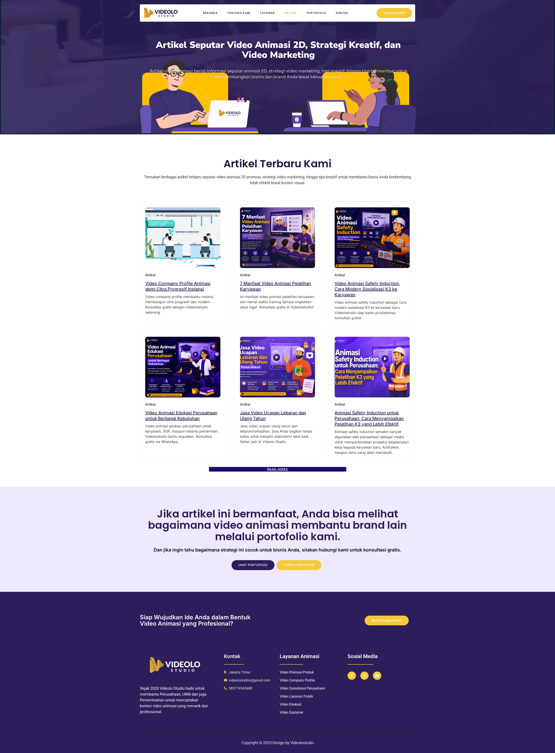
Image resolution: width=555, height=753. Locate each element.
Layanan (267, 13)
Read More (277, 469)
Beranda (210, 13)
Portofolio (316, 13)
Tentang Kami (239, 13)
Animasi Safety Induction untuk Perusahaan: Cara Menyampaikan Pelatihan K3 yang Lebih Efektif (369, 418)
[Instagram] (364, 676)
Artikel (290, 13)
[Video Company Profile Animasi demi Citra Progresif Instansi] (182, 237)
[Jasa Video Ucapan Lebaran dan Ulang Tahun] (277, 367)
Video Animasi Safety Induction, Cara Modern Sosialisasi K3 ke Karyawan (367, 289)
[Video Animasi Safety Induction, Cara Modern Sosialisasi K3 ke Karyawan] (372, 237)
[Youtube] (377, 676)
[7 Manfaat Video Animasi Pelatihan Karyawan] (277, 237)
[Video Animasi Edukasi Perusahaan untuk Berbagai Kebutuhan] (182, 367)
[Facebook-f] (352, 676)
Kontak (342, 13)
